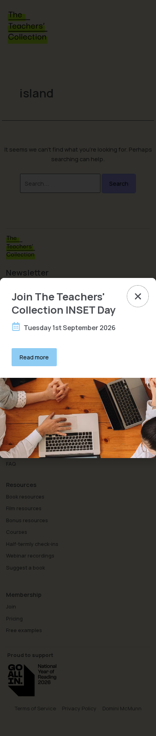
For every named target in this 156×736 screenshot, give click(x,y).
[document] (78, 368)
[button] (138, 296)
